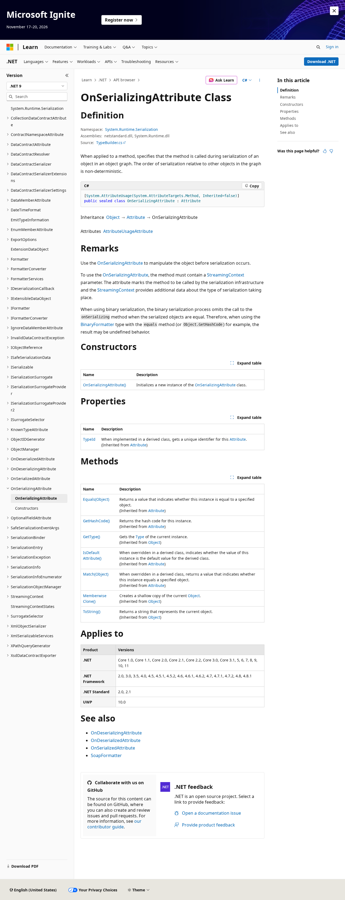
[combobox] (36, 86)
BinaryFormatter (97, 324)
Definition (289, 90)
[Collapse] (67, 75)
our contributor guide (114, 824)
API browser (124, 79)
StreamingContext (225, 275)
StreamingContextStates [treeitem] (32, 606)
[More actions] (259, 80)
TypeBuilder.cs (109, 142)
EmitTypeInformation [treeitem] (30, 219)
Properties (289, 111)
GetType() (91, 536)
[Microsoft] (9, 47)
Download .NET (321, 61)
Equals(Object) (96, 499)
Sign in (332, 46)
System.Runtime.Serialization (131, 129)
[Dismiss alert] (334, 10)
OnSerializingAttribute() (104, 384)
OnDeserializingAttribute (116, 733)
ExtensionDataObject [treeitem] (30, 249)
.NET (102, 79)
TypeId (89, 439)
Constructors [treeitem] (26, 508)
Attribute (136, 217)
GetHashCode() (96, 520)
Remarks (288, 97)
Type (140, 536)
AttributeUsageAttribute (128, 231)
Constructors (291, 104)
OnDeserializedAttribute (115, 740)
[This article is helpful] (325, 151)
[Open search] (318, 47)
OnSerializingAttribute (120, 263)
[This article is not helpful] (331, 151)
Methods (288, 118)
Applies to (289, 125)
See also (287, 132)
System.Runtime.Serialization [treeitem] (37, 108)
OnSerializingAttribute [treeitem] (36, 498)
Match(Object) (95, 574)
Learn (87, 79)
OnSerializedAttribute (113, 748)
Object (113, 217)
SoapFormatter (106, 755)
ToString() (91, 611)
